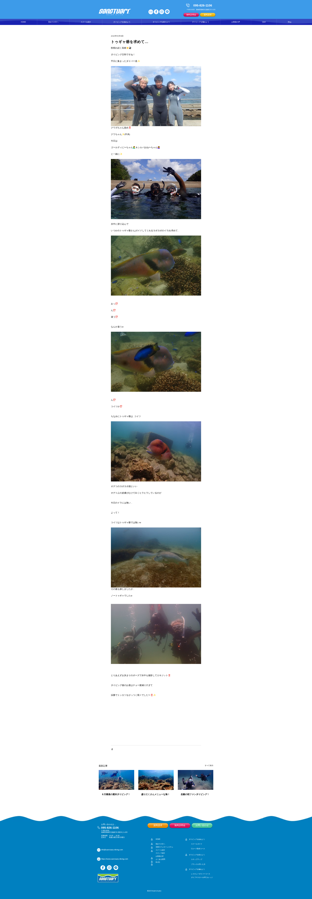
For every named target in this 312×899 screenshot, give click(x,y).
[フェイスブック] (156, 11)
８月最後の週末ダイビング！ (116, 794)
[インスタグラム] (161, 11)
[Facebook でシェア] (112, 749)
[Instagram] (109, 867)
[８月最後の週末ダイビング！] (116, 780)
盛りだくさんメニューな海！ (155, 794)
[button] (86, 22)
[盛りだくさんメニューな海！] (156, 780)
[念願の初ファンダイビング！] (195, 780)
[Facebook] (102, 867)
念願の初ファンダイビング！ (195, 794)
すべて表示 (209, 765)
